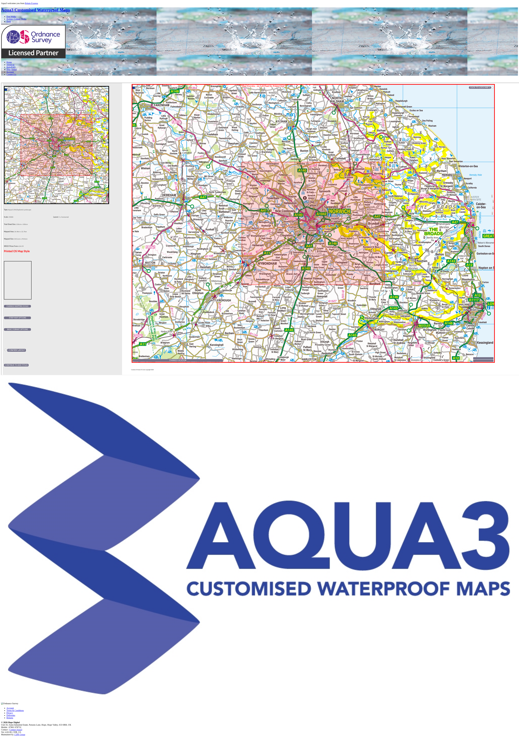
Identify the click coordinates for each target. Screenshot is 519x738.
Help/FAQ (11, 67)
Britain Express (31, 3)
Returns (9, 718)
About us (10, 65)
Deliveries (10, 715)
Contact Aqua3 (15, 730)
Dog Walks (11, 16)
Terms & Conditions (15, 710)
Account (10, 72)
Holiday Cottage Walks (16, 19)
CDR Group (19, 734)
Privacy (9, 713)
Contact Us (11, 74)
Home (9, 62)
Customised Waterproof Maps (35, 9)
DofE (8, 21)
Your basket (11, 69)
